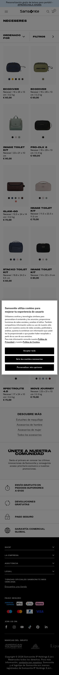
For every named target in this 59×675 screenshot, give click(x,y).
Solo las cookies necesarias (29, 359)
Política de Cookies (31, 342)
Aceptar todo (29, 351)
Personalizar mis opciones (29, 367)
